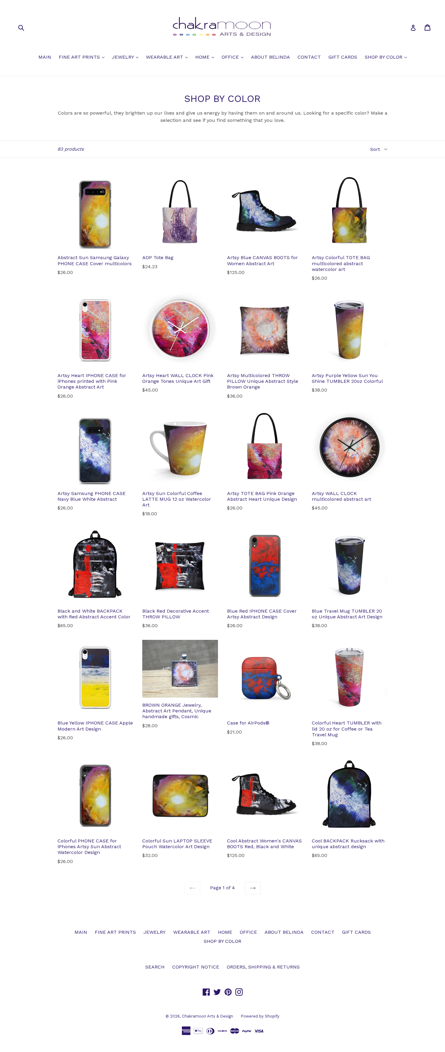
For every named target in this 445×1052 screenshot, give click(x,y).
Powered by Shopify (260, 1016)
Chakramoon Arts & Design (207, 1016)
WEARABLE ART (168, 57)
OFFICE (234, 57)
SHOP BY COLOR (387, 57)
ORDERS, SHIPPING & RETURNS (263, 967)
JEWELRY (126, 57)
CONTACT (309, 57)
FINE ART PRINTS (83, 57)
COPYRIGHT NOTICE (195, 967)
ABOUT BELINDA (270, 57)
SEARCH (155, 967)
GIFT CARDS (342, 57)
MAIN (44, 57)
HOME (206, 57)
